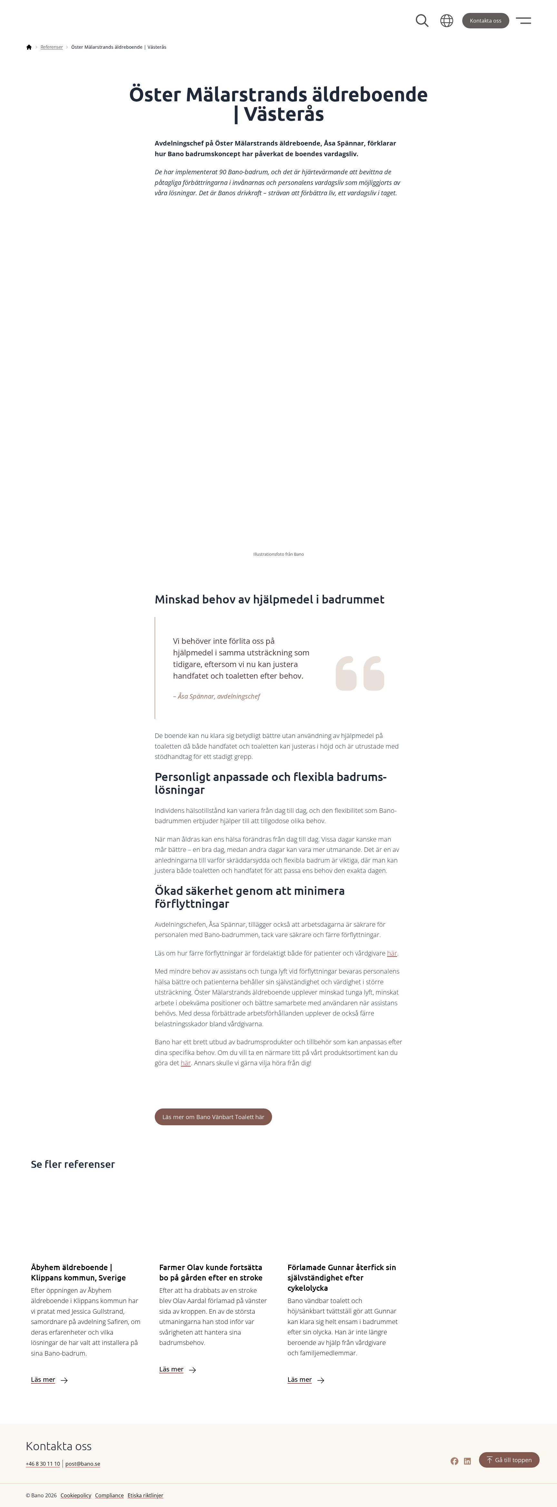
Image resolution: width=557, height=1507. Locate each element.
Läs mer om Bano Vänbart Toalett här (213, 1117)
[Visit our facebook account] (454, 1461)
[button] (447, 20)
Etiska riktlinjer (145, 1495)
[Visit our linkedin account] (467, 1461)
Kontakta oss (486, 20)
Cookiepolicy (76, 1495)
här (392, 953)
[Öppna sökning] (422, 20)
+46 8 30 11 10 (43, 1463)
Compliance (109, 1495)
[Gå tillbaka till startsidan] (74, 20)
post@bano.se (82, 1463)
